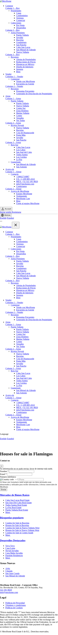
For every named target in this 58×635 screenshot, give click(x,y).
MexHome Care (23, 198)
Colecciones (16, 23)
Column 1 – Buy (12, 8)
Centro (19, 115)
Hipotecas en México (25, 64)
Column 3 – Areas (13, 142)
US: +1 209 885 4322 (25, 179)
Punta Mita (20, 135)
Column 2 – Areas (13, 123)
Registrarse (16, 212)
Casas (18, 13)
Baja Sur (14, 145)
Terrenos (20, 18)
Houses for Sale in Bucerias (17, 525)
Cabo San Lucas (23, 47)
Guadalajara (21, 42)
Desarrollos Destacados (12, 540)
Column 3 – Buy (12, 54)
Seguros (19, 69)
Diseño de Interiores (24, 67)
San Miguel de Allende (26, 50)
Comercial (20, 20)
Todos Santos (22, 154)
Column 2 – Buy (12, 30)
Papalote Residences (14, 555)
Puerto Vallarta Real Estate (16, 510)
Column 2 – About (13, 189)
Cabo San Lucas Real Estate (17, 500)
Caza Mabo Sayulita (14, 553)
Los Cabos (20, 150)
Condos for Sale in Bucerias (17, 523)
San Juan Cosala (12, 573)
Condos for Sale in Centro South (19, 533)
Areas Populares (18, 32)
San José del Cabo (24, 152)
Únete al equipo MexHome (27, 203)
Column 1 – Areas (13, 98)
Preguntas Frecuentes (25, 91)
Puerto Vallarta (22, 35)
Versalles (20, 118)
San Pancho (21, 45)
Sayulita (19, 37)
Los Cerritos (21, 157)
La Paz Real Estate (13, 507)
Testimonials (21, 196)
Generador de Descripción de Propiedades (34, 93)
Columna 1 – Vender (14, 76)
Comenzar (15, 79)
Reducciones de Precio (26, 62)
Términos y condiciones (15, 605)
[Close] (15, 225)
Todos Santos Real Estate (16, 505)
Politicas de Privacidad (15, 603)
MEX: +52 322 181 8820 (27, 181)
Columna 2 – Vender (14, 86)
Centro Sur (20, 108)
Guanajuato (16, 162)
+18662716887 (22, 176)
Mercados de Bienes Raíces (14, 495)
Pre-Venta (20, 25)
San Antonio (21, 167)
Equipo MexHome (24, 194)
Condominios (22, 15)
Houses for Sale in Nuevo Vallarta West (22, 530)
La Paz (19, 159)
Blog (18, 71)
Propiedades (16, 10)
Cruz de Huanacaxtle (25, 133)
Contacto (14, 174)
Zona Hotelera (22, 111)
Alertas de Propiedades (26, 59)
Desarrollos (21, 28)
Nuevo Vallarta (22, 52)
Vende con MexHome (25, 81)
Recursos (15, 57)
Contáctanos (21, 186)
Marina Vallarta (22, 113)
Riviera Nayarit (17, 125)
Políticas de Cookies (14, 608)
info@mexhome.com (25, 184)
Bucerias (20, 40)
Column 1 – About (13, 172)
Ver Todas (20, 120)
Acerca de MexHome (20, 191)
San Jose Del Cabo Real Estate (18, 502)
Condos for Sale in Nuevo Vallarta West (22, 528)
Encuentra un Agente (25, 84)
